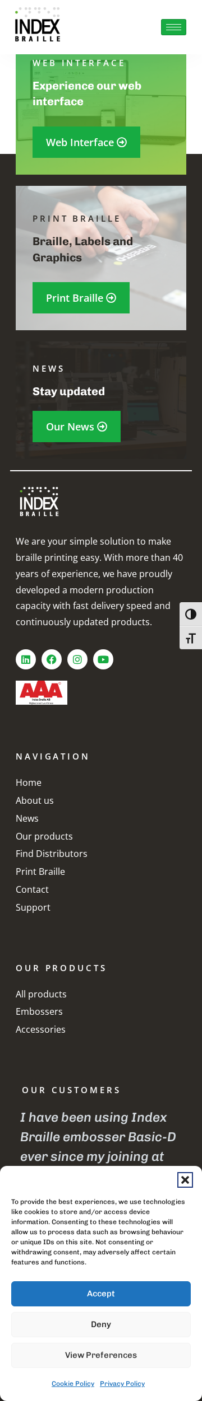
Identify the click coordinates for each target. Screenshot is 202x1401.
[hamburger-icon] (173, 27)
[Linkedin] (26, 659)
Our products (44, 836)
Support (33, 907)
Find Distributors (52, 853)
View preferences (101, 1355)
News (27, 818)
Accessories (41, 1029)
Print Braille (40, 871)
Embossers (39, 1011)
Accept (101, 1293)
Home (29, 782)
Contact (32, 889)
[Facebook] (52, 659)
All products (41, 994)
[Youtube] (103, 659)
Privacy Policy (122, 1384)
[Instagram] (77, 659)
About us (35, 800)
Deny (101, 1324)
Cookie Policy (73, 1384)
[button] (185, 1180)
